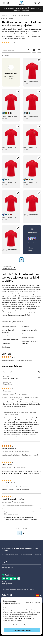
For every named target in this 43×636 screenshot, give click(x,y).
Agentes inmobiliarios (9, 326)
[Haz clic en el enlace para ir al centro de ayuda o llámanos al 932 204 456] (35, 3)
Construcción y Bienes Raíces (20, 15)
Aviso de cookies (16, 620)
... (8, 15)
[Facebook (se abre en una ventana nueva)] (3, 595)
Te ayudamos (6, 562)
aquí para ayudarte (22, 555)
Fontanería (25, 326)
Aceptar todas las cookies (22, 630)
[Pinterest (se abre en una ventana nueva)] (11, 595)
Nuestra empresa (7, 567)
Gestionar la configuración (22, 625)
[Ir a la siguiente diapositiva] (40, 9)
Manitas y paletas (28, 337)
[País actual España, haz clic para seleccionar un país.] (38, 595)
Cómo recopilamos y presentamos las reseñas (17, 360)
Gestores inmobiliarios (29, 330)
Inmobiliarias (26, 334)
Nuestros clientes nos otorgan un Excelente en (18, 589)
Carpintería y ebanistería (10, 339)
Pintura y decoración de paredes (30, 342)
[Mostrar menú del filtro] (39, 50)
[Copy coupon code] (29, 8)
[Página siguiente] (27, 259)
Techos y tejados (8, 18)
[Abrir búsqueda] (8, 3)
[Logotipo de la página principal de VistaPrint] (21, 3)
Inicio (3, 15)
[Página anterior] (16, 259)
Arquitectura (6, 336)
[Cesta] (39, 3)
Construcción (6, 343)
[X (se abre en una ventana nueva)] (8, 595)
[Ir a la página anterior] (14, 533)
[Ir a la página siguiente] (29, 533)
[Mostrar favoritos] (34, 50)
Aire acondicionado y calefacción (9, 331)
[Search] (39, 372)
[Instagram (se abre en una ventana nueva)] (5, 595)
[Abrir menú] (4, 3)
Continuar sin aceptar (33, 602)
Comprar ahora (25, 10)
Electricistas (6, 347)
